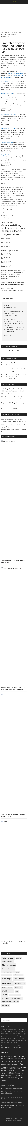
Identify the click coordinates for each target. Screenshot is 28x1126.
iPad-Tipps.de (14, 10)
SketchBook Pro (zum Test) (8, 114)
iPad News (20, 425)
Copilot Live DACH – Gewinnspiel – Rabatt (11, 1102)
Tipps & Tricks (10, 288)
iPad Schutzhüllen (20, 984)
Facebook (7, 1047)
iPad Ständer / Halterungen (16, 377)
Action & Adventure (8, 958)
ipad (15, 290)
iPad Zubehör (15, 369)
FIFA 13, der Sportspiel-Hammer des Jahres (11, 1088)
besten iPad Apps (18, 75)
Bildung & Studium (7, 961)
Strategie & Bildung (16, 998)
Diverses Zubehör (8, 969)
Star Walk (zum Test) (7, 94)
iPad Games (19, 979)
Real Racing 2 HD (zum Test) (9, 128)
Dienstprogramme (9, 965)
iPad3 (18, 290)
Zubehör (3, 365)
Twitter (20, 1047)
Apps (8, 290)
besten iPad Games (6, 77)
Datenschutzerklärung (10, 1120)
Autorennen (18, 958)
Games (12, 290)
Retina (21, 290)
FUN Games (16, 972)
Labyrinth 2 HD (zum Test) (8, 155)
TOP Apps (16, 409)
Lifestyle (4, 995)
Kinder (16, 991)
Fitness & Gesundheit (7, 972)
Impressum (20, 1120)
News (9, 419)
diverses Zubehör (6, 379)
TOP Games (5, 1005)
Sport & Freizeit (5, 998)
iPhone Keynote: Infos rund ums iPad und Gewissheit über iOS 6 (13, 688)
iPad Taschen (19, 375)
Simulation (17, 995)
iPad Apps (13, 403)
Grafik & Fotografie (18, 975)
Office (11, 995)
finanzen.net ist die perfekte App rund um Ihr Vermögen (13, 815)
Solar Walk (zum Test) (7, 81)
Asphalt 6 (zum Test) (7, 142)
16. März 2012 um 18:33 (10, 307)
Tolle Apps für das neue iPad (15, 73)
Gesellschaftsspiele (6, 975)
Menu (15, 2)
